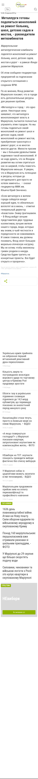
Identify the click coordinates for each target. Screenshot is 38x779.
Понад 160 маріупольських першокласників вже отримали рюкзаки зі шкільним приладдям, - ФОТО (19, 540)
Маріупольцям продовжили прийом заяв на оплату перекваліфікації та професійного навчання (17, 491)
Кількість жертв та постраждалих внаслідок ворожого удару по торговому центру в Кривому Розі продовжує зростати (19, 377)
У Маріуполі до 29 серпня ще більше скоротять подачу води (18, 557)
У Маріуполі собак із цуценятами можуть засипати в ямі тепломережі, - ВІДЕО (19, 473)
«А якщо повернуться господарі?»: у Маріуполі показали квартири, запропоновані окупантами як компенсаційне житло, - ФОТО (19, 439)
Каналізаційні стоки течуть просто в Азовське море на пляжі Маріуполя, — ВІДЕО (17, 420)
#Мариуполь (5, 274)
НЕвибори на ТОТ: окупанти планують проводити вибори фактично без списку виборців (19, 458)
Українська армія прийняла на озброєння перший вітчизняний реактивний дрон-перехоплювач (17, 358)
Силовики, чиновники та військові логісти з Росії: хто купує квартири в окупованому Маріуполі (17, 572)
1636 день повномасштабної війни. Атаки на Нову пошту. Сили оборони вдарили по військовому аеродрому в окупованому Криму (18, 517)
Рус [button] (7, 9)
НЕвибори (11, 598)
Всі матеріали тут (19, 612)
